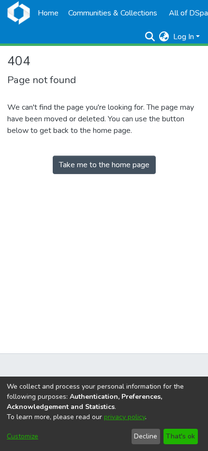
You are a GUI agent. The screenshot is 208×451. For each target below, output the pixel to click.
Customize (22, 436)
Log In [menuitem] (183, 36)
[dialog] (104, 414)
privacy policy (124, 417)
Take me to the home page (104, 165)
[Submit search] (150, 37)
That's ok (180, 436)
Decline (145, 436)
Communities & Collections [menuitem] (112, 13)
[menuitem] (164, 37)
